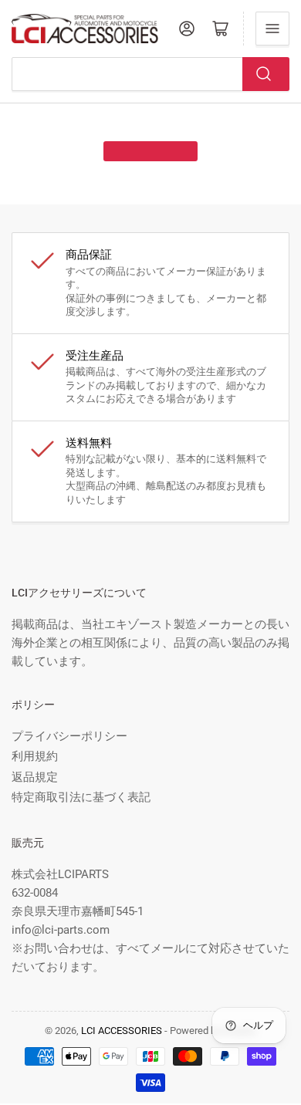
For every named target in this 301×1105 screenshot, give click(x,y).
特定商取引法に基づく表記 (81, 797)
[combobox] (150, 74)
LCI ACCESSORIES (121, 1030)
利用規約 (35, 756)
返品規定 (35, 777)
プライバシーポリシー (69, 736)
